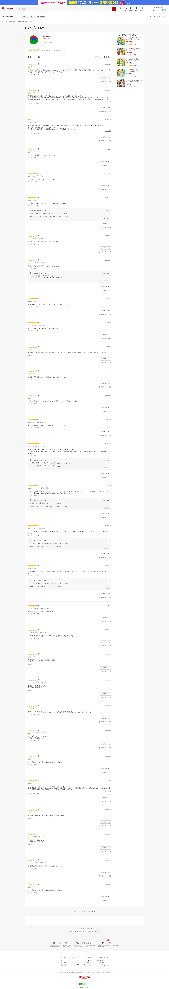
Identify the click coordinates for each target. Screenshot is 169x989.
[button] (126, 9)
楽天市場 (4, 21)
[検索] (114, 9)
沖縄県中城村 (12, 21)
